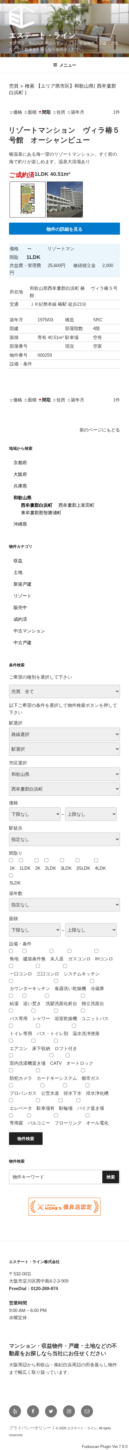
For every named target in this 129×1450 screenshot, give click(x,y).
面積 (32, 112)
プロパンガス (23, 1093)
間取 (46, 112)
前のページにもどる (100, 429)
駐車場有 (46, 1108)
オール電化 (97, 1122)
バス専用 (19, 1018)
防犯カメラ (21, 1078)
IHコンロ (104, 958)
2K (37, 868)
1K (12, 868)
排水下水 (73, 1093)
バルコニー (39, 1122)
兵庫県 (20, 485)
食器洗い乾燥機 (70, 988)
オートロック (79, 1063)
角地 (14, 958)
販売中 (20, 607)
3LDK (66, 868)
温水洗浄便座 (86, 1033)
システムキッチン (82, 973)
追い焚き (32, 1003)
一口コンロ (21, 973)
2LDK (50, 868)
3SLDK (83, 868)
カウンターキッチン (30, 988)
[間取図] (27, 218)
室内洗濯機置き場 (28, 1063)
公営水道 (50, 1093)
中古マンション (29, 630)
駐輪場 (66, 1108)
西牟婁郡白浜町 (36, 505)
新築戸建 (23, 584)
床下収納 (41, 1048)
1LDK (25, 868)
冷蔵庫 (97, 988)
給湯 (14, 1003)
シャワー (41, 1018)
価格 (17, 112)
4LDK (100, 868)
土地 (18, 572)
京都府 (20, 462)
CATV (56, 1063)
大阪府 (20, 474)
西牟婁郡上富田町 (76, 505)
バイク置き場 (90, 1108)
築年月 (77, 112)
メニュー (67, 65)
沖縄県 (20, 524)
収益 (18, 560)
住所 (60, 112)
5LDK (15, 882)
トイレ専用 (21, 1033)
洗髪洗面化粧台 (61, 1003)
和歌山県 (23, 497)
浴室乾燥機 (66, 1018)
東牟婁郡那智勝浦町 (41, 512)
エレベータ (21, 1108)
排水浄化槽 (97, 1093)
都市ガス (91, 1078)
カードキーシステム (57, 1078)
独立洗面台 (93, 1003)
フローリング (68, 1122)
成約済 (20, 619)
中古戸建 (23, 642)
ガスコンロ (79, 958)
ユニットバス (95, 1018)
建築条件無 (34, 958)
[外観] (64, 218)
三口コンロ (48, 973)
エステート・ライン (42, 35)
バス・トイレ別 (52, 1033)
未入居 (57, 958)
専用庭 (16, 1122)
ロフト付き (66, 1048)
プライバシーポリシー (30, 1427)
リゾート (23, 595)
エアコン (19, 1048)
